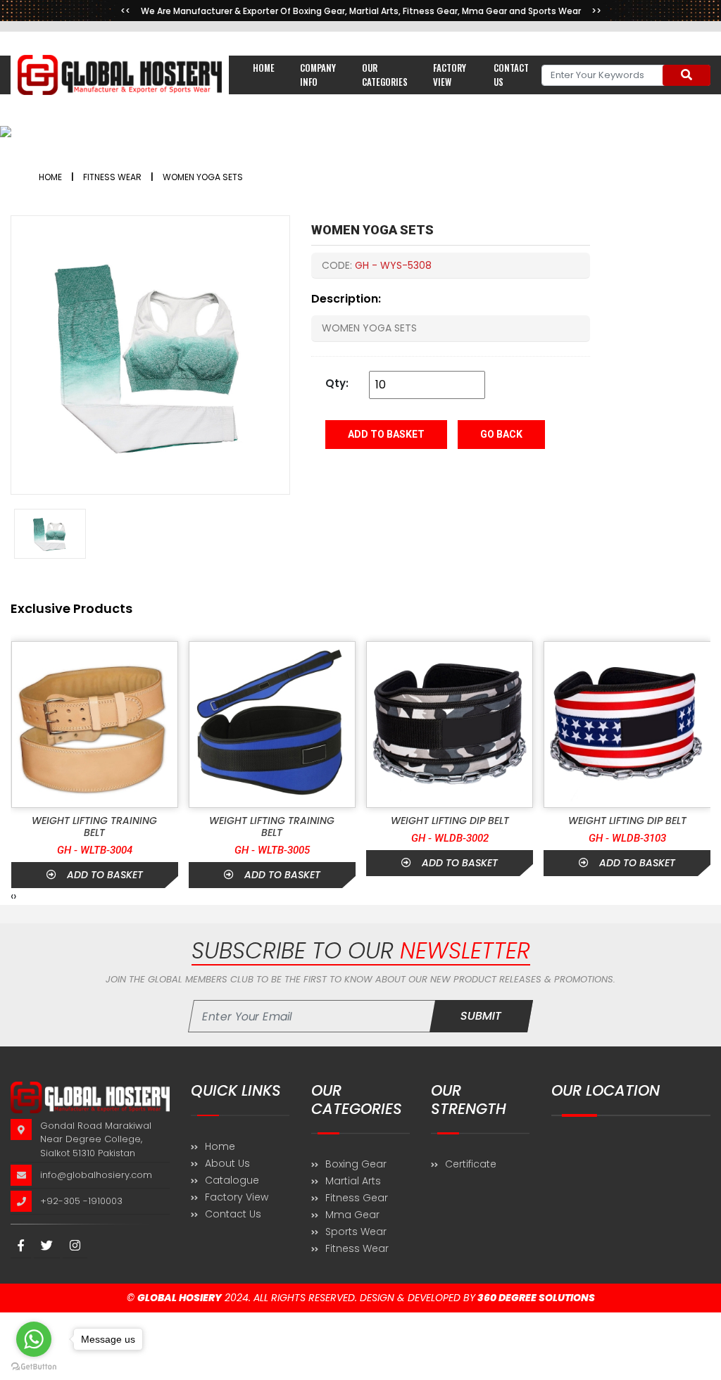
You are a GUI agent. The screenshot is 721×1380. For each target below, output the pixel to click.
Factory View (449, 75)
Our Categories (385, 75)
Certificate (470, 1164)
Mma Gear (352, 1215)
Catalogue (232, 1180)
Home (264, 68)
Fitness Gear (356, 1198)
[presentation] (12, 896)
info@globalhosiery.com (96, 1175)
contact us (511, 75)
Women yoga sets (203, 177)
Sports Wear (356, 1231)
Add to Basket (386, 434)
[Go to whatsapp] (33, 1339)
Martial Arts (353, 1181)
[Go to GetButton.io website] (33, 1366)
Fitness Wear (357, 1248)
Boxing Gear (356, 1164)
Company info (318, 75)
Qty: (337, 383)
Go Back (501, 434)
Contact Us (233, 1214)
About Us (227, 1163)
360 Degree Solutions (535, 1298)
